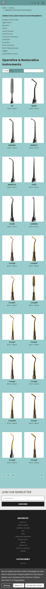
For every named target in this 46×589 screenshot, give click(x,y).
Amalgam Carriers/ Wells (10, 20)
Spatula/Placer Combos (10, 54)
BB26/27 (34, 145)
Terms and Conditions (23, 536)
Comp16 (34, 263)
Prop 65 (23, 542)
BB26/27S (12, 185)
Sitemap (23, 551)
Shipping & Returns (23, 528)
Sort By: (6, 71)
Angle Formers (7, 22)
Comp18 (34, 303)
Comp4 (34, 342)
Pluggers (5, 51)
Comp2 (12, 342)
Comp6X (12, 421)
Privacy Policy (23, 539)
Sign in (18, 548)
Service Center (23, 525)
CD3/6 (12, 224)
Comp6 (34, 381)
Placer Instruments (8, 45)
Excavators (6, 42)
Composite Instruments (10, 37)
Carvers (4, 28)
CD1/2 (34, 185)
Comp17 (12, 303)
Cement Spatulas (8, 31)
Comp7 (34, 421)
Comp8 (12, 460)
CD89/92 (34, 224)
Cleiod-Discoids (7, 34)
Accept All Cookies (34, 585)
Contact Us (23, 545)
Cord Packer (6, 39)
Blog (23, 534)
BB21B (34, 106)
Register (27, 548)
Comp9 (34, 460)
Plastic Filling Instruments (10, 48)
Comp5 (12, 381)
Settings (6, 585)
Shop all (23, 563)
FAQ (23, 531)
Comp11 (12, 263)
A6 (12, 106)
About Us (23, 522)
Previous (3, 587)
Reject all (18, 585)
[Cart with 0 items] (38, 3)
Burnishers (5, 25)
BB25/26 (12, 145)
